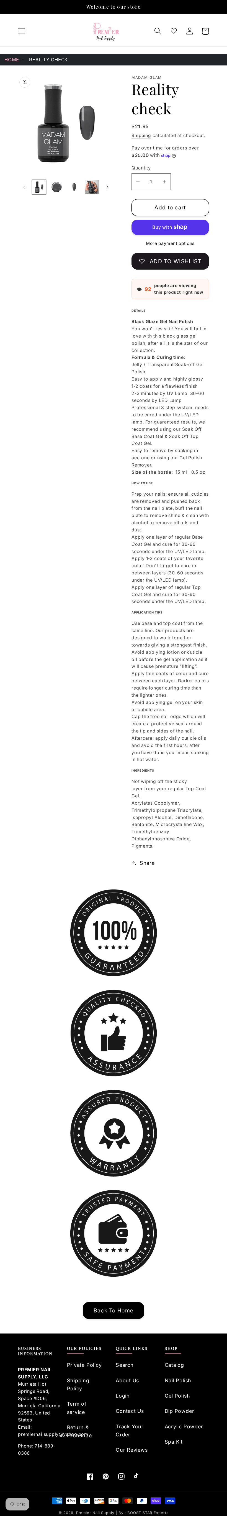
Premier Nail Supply (96, 1512)
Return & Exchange (79, 1431)
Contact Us (130, 1411)
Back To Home (114, 1310)
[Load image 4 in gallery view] (92, 187)
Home (11, 59)
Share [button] (147, 863)
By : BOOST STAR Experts (143, 1512)
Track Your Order (130, 1430)
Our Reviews (132, 1450)
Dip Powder (179, 1411)
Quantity (141, 168)
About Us (127, 1380)
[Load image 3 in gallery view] (74, 187)
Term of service (76, 1408)
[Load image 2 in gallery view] (57, 187)
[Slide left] (24, 187)
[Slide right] (107, 187)
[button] (21, 31)
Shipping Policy (78, 1384)
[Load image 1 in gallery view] (39, 187)
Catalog (174, 1365)
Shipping (141, 135)
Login (123, 1396)
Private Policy (84, 1365)
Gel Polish (177, 1396)
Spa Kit (174, 1442)
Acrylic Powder (184, 1426)
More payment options (170, 243)
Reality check (48, 59)
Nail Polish (178, 1380)
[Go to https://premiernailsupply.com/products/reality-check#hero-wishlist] (174, 31)
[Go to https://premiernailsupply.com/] (106, 31)
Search (125, 1365)
